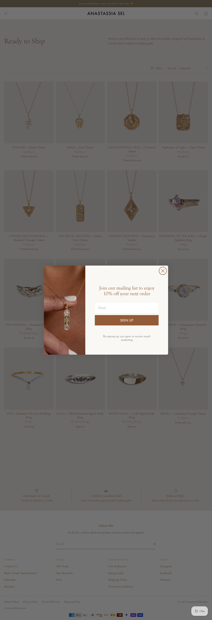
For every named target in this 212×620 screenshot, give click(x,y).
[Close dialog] (162, 270)
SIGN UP (126, 320)
